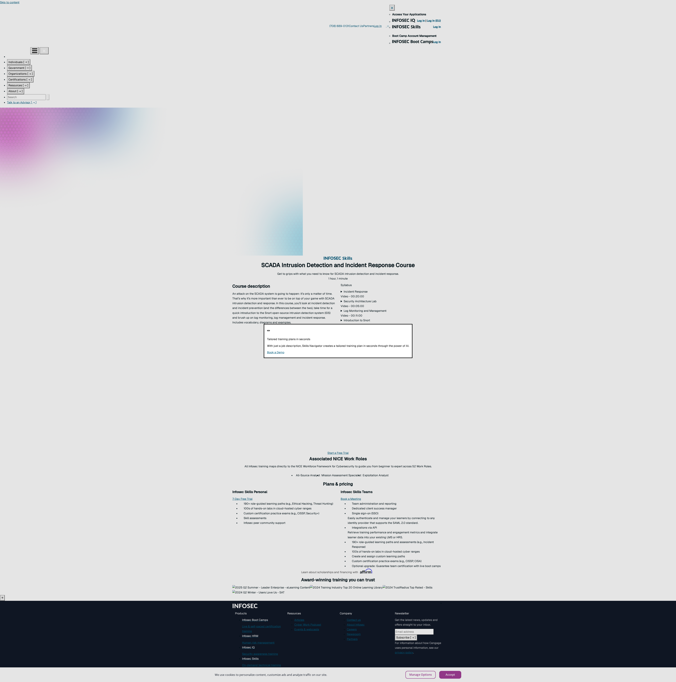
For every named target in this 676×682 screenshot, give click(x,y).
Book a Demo (297, 352)
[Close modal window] (268, 330)
